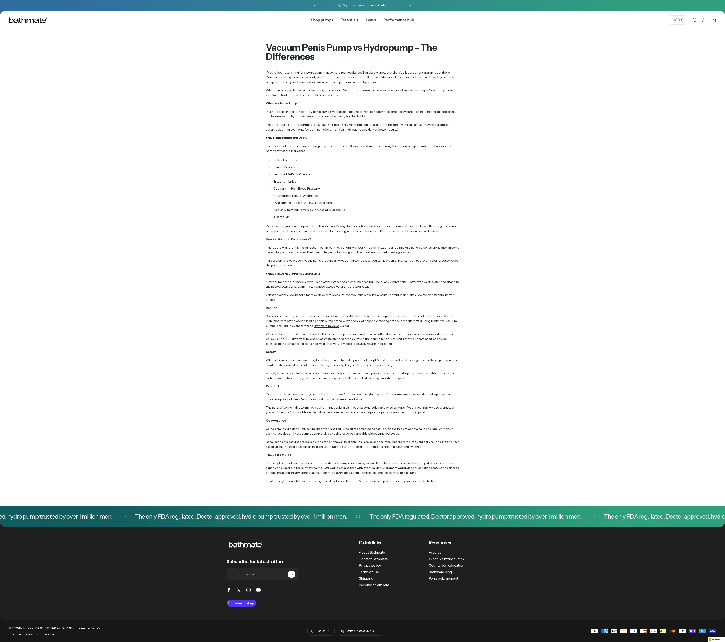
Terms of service (48, 634)
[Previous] (315, 5)
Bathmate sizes (305, 481)
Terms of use (369, 572)
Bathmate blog (440, 572)
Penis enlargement (443, 578)
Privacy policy (370, 565)
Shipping (366, 578)
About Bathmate (372, 552)
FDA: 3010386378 (45, 628)
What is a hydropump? (446, 559)
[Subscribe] (291, 574)
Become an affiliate (374, 585)
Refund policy (16, 634)
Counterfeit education (446, 565)
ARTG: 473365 (65, 628)
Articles (435, 552)
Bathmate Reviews (326, 326)
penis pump (325, 321)
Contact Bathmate (373, 559)
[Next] (409, 5)
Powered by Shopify (87, 628)
